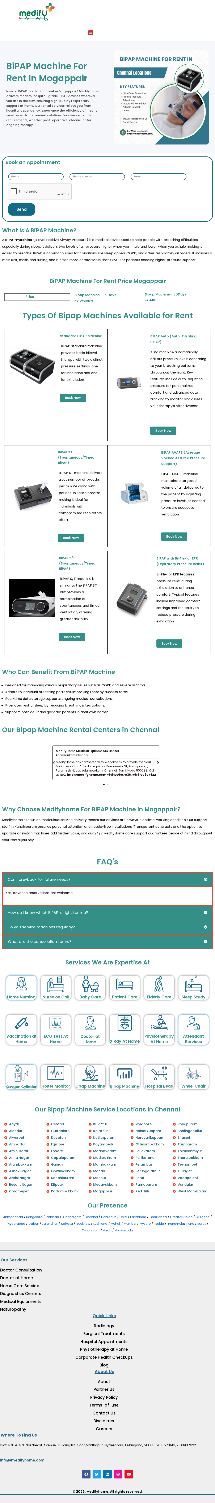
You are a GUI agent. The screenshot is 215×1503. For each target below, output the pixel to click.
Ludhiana (100, 1223)
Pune (190, 1223)
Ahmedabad (13, 1217)
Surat (201, 1223)
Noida (159, 1223)
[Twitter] (97, 1474)
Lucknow (83, 1223)
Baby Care (90, 997)
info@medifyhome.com (22, 1460)
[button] (90, 32)
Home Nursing (21, 997)
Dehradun (109, 1217)
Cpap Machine (90, 1086)
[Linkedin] (107, 1474)
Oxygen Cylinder (21, 1086)
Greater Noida (181, 1217)
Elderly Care (159, 997)
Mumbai (130, 1223)
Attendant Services (193, 1039)
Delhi (123, 1217)
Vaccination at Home (21, 1039)
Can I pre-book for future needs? (39, 879)
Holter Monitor (56, 1086)
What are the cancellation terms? (39, 941)
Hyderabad (16, 1223)
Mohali (116, 1223)
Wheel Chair (193, 1086)
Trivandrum (91, 1230)
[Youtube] (129, 1474)
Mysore (145, 1223)
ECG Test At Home (56, 1039)
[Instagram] (118, 1474)
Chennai (91, 1217)
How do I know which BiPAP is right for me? (48, 912)
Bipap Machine (124, 1086)
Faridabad (138, 1217)
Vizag (107, 1230)
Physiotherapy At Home (159, 1039)
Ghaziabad (158, 1217)
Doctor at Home (90, 1039)
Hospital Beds (159, 1086)
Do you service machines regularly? (41, 927)
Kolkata (67, 1223)
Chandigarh (72, 1217)
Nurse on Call (55, 997)
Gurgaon (203, 1217)
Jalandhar (50, 1223)
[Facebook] (86, 1474)
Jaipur (34, 1223)
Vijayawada (124, 1230)
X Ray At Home (125, 1041)
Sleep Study (194, 997)
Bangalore (34, 1217)
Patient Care (124, 997)
